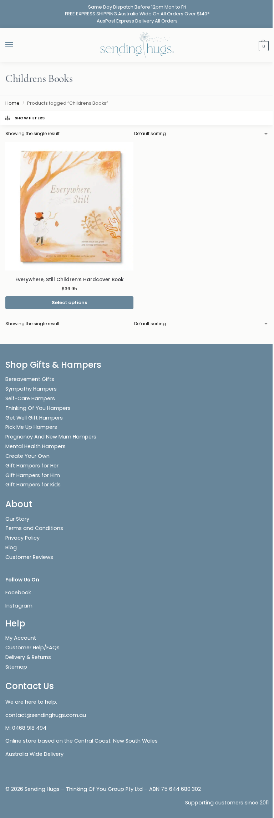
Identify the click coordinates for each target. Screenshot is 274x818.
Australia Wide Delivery (34, 754)
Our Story (17, 518)
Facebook (18, 592)
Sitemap (16, 666)
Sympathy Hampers (31, 388)
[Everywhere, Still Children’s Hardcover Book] (69, 206)
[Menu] (16, 45)
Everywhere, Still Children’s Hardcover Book (69, 279)
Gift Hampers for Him (32, 475)
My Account (20, 637)
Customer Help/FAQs (32, 647)
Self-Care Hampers (30, 398)
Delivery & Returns (28, 657)
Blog (11, 547)
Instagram (18, 605)
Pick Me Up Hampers (31, 427)
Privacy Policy (22, 537)
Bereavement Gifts (29, 379)
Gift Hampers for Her (32, 465)
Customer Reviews (29, 557)
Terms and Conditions (34, 528)
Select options (69, 302)
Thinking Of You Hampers (38, 408)
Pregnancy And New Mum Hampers (50, 436)
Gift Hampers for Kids (33, 484)
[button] (263, 45)
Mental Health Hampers (35, 446)
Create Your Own (28, 456)
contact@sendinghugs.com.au (45, 715)
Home (12, 103)
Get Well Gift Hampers (34, 417)
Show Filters (30, 118)
